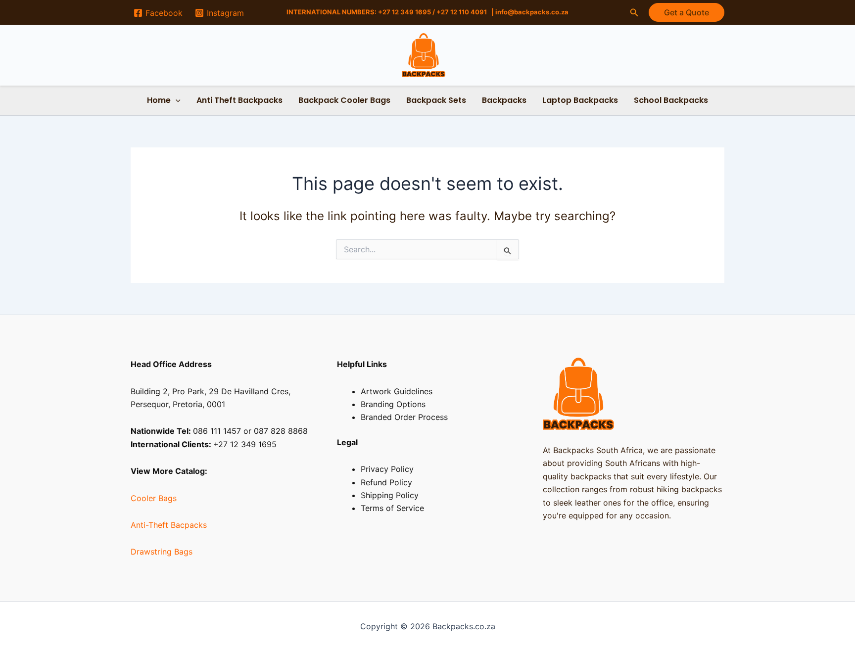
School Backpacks (671, 100)
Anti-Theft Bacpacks (169, 525)
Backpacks (504, 100)
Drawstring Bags (161, 552)
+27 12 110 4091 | (465, 12)
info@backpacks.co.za (532, 12)
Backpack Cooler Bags (344, 100)
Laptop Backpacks (580, 100)
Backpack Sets (436, 100)
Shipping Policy (390, 495)
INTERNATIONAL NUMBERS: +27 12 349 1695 (358, 12)
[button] (634, 12)
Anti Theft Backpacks (239, 100)
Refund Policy (386, 482)
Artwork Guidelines (396, 391)
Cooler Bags (154, 498)
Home (159, 100)
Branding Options (393, 404)
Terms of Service (392, 508)
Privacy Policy (387, 469)
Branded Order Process (404, 417)
